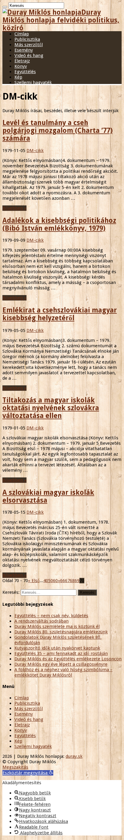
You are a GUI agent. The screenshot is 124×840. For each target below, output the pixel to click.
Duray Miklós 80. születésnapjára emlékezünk (61, 632)
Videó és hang (28, 55)
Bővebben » (14, 208)
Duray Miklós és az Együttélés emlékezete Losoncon (68, 659)
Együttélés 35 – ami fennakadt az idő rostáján (61, 653)
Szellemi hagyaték (33, 82)
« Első (34, 580)
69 (77, 580)
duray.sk (74, 756)
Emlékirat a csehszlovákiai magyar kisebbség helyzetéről (59, 314)
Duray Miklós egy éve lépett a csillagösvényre (60, 664)
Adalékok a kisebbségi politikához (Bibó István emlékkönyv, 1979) (59, 224)
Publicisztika (27, 39)
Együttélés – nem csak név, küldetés (51, 615)
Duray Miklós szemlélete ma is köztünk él (57, 626)
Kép (18, 77)
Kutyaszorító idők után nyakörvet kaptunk (57, 648)
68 (72, 580)
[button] (27, 773)
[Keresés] (4, 7)
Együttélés (25, 71)
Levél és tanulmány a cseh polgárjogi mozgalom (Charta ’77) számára (57, 130)
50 (50, 580)
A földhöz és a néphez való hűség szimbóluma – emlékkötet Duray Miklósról (63, 672)
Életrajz (22, 61)
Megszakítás (15, 767)
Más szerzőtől (28, 44)
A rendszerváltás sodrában (41, 621)
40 (45, 580)
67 (67, 580)
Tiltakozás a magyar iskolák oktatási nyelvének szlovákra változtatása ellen (50, 408)
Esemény (23, 50)
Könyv (20, 66)
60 (55, 580)
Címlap (21, 34)
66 (62, 580)
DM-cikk (35, 150)
